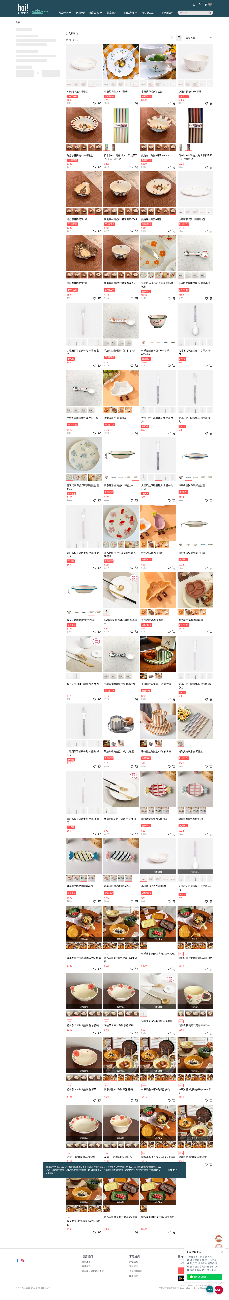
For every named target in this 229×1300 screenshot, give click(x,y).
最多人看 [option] (190, 37)
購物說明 (133, 1261)
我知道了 (172, 1170)
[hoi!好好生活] (34, 8)
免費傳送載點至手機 (195, 1271)
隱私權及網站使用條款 (93, 1271)
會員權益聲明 (135, 1271)
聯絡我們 (133, 1276)
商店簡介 (86, 1266)
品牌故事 (86, 1261)
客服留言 (133, 1266)
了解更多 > (50, 1173)
